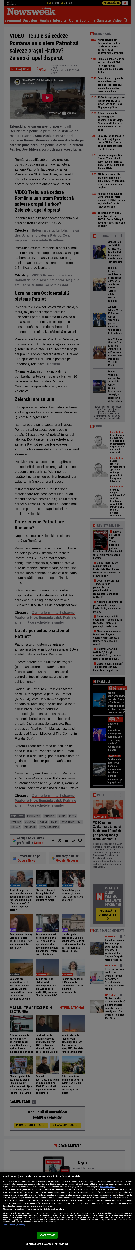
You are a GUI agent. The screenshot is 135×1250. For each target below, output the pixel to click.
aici (109, 1198)
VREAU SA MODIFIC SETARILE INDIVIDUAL (47, 1244)
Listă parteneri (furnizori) (14, 1225)
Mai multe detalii (107, 1187)
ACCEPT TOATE (47, 1235)
